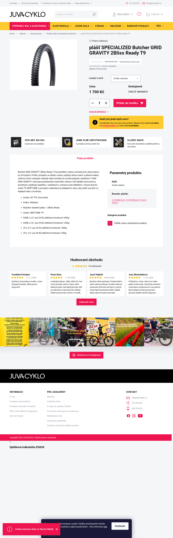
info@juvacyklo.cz (110, 126)
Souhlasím (120, 526)
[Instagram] (134, 415)
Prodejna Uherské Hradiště (22, 406)
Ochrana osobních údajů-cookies (63, 425)
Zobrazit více (86, 302)
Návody (50, 397)
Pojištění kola (53, 401)
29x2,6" (115, 202)
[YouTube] (140, 415)
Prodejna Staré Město (20, 401)
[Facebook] (128, 415)
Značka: (98, 69)
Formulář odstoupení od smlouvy (63, 411)
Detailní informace (97, 112)
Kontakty (13, 3)
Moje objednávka (82, 3)
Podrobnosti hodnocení (130, 62)
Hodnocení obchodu (86, 260)
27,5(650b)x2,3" (118, 200)
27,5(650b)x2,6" (132, 200)
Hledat (94, 14)
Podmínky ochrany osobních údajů (56, 3)
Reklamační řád (54, 416)
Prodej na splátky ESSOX (59, 406)
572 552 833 (137, 403)
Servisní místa (16, 416)
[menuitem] (30, 26)
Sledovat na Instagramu (89, 355)
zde (105, 526)
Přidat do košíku (127, 103)
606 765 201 (137, 408)
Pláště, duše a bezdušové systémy (130, 223)
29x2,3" (143, 200)
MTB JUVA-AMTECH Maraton (23, 411)
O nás (12, 397)
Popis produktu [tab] (85, 158)
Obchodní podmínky (29, 3)
